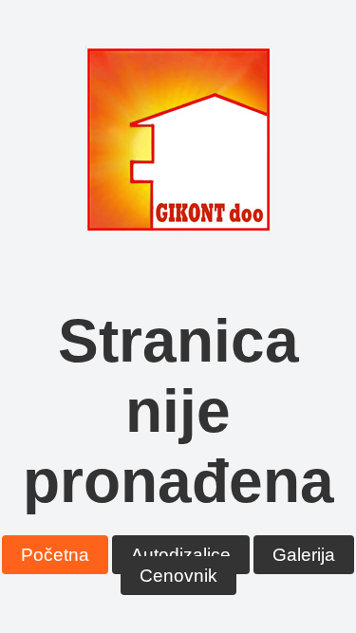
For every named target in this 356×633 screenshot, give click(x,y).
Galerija (303, 555)
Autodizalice (181, 555)
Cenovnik (178, 576)
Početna (55, 555)
